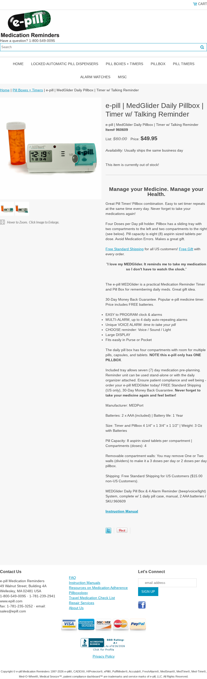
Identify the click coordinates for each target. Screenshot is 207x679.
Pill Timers (183, 64)
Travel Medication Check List (92, 598)
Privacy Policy (104, 656)
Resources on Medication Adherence (98, 588)
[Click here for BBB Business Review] (103, 651)
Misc (122, 77)
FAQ (72, 578)
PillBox (158, 64)
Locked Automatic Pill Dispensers (64, 64)
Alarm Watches (95, 77)
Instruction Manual (122, 511)
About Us (76, 608)
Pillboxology (78, 593)
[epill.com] (30, 24)
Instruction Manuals (84, 583)
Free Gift (186, 249)
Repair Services (81, 603)
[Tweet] (108, 532)
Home (18, 64)
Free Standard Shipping (125, 249)
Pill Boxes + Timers (124, 64)
